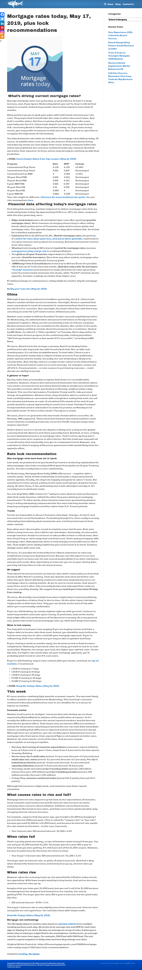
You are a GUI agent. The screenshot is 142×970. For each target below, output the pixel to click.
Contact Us (128, 4)
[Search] (104, 4)
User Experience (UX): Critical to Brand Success (120, 35)
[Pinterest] (2, 28)
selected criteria (67, 923)
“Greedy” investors (22, 269)
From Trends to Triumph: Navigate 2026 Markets (119, 55)
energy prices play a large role (29, 251)
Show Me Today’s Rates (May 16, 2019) (37, 685)
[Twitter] (2, 19)
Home (110, 4)
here (30, 200)
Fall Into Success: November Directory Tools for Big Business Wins (120, 77)
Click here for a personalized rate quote (62, 197)
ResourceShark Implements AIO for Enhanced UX (119, 66)
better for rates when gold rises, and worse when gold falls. (49, 238)
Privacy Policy (122, 963)
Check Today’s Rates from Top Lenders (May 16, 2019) (46, 158)
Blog (118, 4)
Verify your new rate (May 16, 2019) (27, 288)
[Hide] (1, 41)
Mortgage (33, 953)
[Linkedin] (2, 23)
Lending (22, 953)
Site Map (131, 963)
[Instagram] (2, 32)
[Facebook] (2, 14)
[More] (2, 36)
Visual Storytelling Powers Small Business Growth (121, 45)
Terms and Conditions (108, 963)
